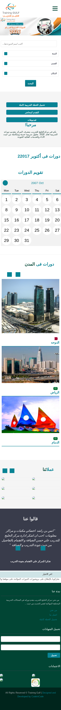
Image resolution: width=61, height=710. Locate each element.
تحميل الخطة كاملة (48, 619)
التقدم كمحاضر (32, 112)
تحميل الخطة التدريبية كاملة (32, 105)
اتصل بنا (53, 614)
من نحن (53, 610)
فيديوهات (32, 120)
